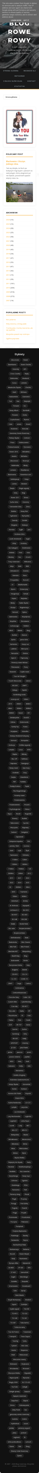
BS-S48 (14, 919)
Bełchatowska (15, 938)
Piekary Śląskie (14, 438)
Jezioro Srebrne (14, 1057)
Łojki (19, 850)
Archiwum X (14, 910)
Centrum (27, 438)
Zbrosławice (25, 621)
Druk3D (26, 718)
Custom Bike (12, 1002)
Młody (13, 603)
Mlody (26, 465)
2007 (8, 300)
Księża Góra (19, 1098)
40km (10, 708)
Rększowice (15, 823)
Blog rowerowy (19, 32)
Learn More (16, 20)
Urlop (14, 543)
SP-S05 (20, 1268)
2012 (8, 279)
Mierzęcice (24, 649)
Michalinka (25, 452)
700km (14, 896)
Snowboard (26, 1286)
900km (24, 896)
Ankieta (11, 552)
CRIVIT (10, 983)
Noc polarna (11, 319)
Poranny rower (19, 795)
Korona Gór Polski (14, 1093)
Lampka (11, 750)
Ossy (25, 773)
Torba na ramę (19, 1327)
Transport (12, 1336)
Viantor (13, 1350)
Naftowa (25, 759)
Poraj (26, 667)
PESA (26, 1185)
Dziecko (26, 571)
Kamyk (26, 594)
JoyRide (27, 1057)
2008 (8, 296)
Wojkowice (25, 1364)
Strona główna (10, 71)
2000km (11, 873)
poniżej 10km (14, 846)
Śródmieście (26, 548)
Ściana (12, 1446)
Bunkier (14, 635)
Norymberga (13, 1176)
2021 (8, 241)
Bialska (13, 511)
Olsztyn (12, 607)
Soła (15, 1291)
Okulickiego (16, 1185)
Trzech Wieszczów (15, 681)
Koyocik (28, 1093)
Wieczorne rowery (19, 1359)
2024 (8, 228)
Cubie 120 (26, 997)
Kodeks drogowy (19, 1075)
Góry (25, 1034)
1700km (11, 869)
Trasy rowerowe (14, 562)
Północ (27, 809)
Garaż (28, 1025)
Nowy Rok (24, 511)
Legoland (13, 1121)
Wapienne (24, 1350)
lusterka (15, 1419)
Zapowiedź (19, 837)
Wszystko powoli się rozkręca (17, 334)
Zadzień (14, 832)
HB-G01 (15, 1038)
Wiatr (13, 1355)
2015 (8, 266)
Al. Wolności (14, 905)
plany (14, 1433)
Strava (26, 497)
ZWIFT (24, 685)
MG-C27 (14, 1130)
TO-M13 (14, 1313)
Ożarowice (26, 397)
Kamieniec (13, 644)
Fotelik (28, 1020)
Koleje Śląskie (13, 1084)
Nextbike (12, 1171)
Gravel (28, 424)
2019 (8, 249)
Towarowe (27, 1332)
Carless (28, 983)
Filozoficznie (13, 1015)
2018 (8, 254)
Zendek (24, 520)
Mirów (25, 1144)
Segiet (13, 1277)
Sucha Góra (14, 502)
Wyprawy (25, 827)
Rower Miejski (24, 1254)
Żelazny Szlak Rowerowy (19, 1451)
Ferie (20, 552)
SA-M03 (11, 1268)
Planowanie (15, 667)
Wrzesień (26, 1368)
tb (24, 1437)
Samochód (24, 1272)
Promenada (13, 1217)
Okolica (25, 653)
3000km (18, 887)
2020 (8, 245)
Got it (26, 20)
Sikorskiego (24, 1277)
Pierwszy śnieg (15, 1194)
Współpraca (25, 470)
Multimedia (15, 465)
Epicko (13, 639)
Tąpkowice (13, 516)
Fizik (29, 1015)
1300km (14, 864)
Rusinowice (23, 1258)
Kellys (21, 1066)
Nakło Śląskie (23, 603)
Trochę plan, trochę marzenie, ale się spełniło (19, 329)
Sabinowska (13, 617)
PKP (14, 782)
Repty (27, 374)
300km (18, 704)
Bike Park (13, 947)
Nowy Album (14, 410)
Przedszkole (26, 1217)
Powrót (24, 1208)
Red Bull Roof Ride (19, 1245)
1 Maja (26, 479)
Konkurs (24, 1089)
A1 (13, 585)
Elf (29, 1011)
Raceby (25, 1236)
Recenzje (26, 461)
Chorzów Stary (14, 997)
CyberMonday (26, 1002)
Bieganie (14, 525)
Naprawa (14, 763)
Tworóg (15, 1341)
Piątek (27, 786)
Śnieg (27, 1446)
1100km (15, 860)
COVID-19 (24, 979)
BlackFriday (16, 956)
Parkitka (23, 782)
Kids (29, 1066)
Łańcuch (28, 1442)
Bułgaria (15, 970)
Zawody (14, 520)
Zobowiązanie (24, 1405)
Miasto (26, 1135)
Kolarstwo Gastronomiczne (19, 1080)
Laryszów (24, 1107)
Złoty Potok (16, 1410)
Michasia (24, 392)
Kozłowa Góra (19, 534)
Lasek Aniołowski (15, 539)
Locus (21, 750)
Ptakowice (24, 1222)
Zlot (28, 841)
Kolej (15, 493)
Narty (29, 1162)
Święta (12, 488)
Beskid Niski (24, 924)
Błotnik (24, 970)
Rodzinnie (14, 429)
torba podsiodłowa (14, 1442)
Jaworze (19, 1052)
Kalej (19, 1061)
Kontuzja (12, 745)
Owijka (13, 777)
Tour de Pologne (19, 676)
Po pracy (24, 1199)
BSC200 (24, 919)
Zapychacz (14, 1401)
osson (26, 1424)
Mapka (15, 754)
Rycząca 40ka (13, 1263)
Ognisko (25, 1180)
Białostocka (13, 942)
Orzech (28, 557)
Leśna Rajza (25, 1121)
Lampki (13, 1107)
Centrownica (19, 988)
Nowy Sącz (26, 1176)
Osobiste (15, 773)
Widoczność (24, 1355)
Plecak (27, 1194)
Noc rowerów (24, 1171)
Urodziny (24, 543)
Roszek (12, 1254)
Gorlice (24, 1029)
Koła (28, 552)
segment (17, 1437)
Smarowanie (13, 1286)
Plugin (14, 1199)
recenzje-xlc (15, 699)
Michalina (24, 456)
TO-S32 (24, 1313)
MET (28, 1126)
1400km (24, 864)
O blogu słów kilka (12, 81)
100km (26, 699)
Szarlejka (24, 1304)
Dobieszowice (23, 442)
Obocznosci (14, 461)
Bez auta (12, 928)
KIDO (11, 1061)
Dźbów (13, 722)
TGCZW (26, 1309)
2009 (8, 292)
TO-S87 (13, 1323)
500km (19, 708)
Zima (28, 507)
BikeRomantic (22, 585)
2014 (8, 271)
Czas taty (14, 1006)
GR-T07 (19, 1025)
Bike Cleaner (25, 942)
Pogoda (14, 1208)
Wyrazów (26, 1378)
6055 (13, 892)
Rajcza (25, 1240)
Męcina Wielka (19, 1158)
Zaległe (24, 1387)
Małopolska (15, 1135)
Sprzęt (23, 1291)
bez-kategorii (13, 548)
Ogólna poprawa (12, 338)
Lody (20, 1126)
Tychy (25, 1341)
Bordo (26, 960)
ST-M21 (13, 1272)
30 (10, 887)
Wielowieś (13, 1364)
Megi (23, 493)
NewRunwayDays (25, 1167)
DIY (29, 713)
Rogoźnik (28, 814)
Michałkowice (13, 1139)
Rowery (14, 818)
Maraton (24, 484)
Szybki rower (24, 672)
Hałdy (24, 1038)
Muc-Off (14, 759)
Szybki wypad (14, 1309)
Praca (12, 442)
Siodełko (14, 1281)
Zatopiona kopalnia (16, 841)
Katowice (12, 1066)
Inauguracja (15, 594)
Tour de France (13, 1332)
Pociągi (13, 1203)
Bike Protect (25, 947)
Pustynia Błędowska (19, 1231)
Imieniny (25, 1043)
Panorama (15, 1190)
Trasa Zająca (25, 1336)
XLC (25, 406)
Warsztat (25, 429)
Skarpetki (25, 1281)
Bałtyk (13, 924)
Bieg (28, 630)
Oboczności (15, 360)
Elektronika (14, 378)
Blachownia (12, 474)
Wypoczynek (14, 1378)
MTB (28, 750)
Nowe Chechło (26, 365)
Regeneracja (24, 607)
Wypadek (27, 1373)
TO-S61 (24, 1318)
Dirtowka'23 (14, 571)
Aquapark (26, 905)
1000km (26, 626)
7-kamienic (23, 892)
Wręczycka (14, 827)
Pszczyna (14, 1222)
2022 (8, 237)
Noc (19, 557)
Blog (25, 956)
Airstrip (25, 901)
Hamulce (16, 575)
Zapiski (24, 690)
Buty (28, 965)
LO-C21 (28, 1103)
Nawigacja (24, 763)
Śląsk (27, 850)
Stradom (28, 1300)
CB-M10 (14, 974)
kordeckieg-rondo (19, 695)
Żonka (25, 415)
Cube (10, 424)
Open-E (13, 658)
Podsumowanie (13, 447)
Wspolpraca (26, 617)
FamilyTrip (15, 727)
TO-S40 (14, 1318)
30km (28, 887)
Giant (14, 392)
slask (11, 850)
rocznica (26, 846)
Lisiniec (14, 484)
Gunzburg (15, 1034)
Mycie (24, 1153)
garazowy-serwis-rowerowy (19, 1414)
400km (28, 704)
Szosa (14, 383)
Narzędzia (14, 653)
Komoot (13, 740)
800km (11, 713)
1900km (21, 869)
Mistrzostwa (23, 1148)
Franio (25, 727)
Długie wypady (24, 488)
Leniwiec (13, 470)
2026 (8, 220)
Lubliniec (14, 649)
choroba (12, 530)
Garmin (14, 1029)
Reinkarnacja (14, 1249)
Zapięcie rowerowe (19, 1396)
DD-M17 (25, 1006)
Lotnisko (24, 383)
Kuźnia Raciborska (14, 1103)
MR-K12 (24, 1130)
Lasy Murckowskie (14, 1116)
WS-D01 (15, 685)
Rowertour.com (25, 474)
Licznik (12, 1126)
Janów (10, 1052)
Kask (27, 1061)
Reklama (26, 1249)
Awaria (14, 456)
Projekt (23, 1213)
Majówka (24, 598)
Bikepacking (26, 951)
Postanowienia (19, 800)
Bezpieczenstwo (24, 928)
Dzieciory (26, 502)
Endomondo (24, 722)
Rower (26, 360)
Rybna (24, 612)
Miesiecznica (26, 1139)
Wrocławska (14, 1368)
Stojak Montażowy (14, 1300)
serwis (19, 424)
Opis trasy (26, 768)
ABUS (11, 630)
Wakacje (25, 525)
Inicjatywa (14, 731)
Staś (17, 401)
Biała (26, 938)
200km (20, 873)
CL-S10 (13, 979)
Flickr (19, 1020)
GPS (25, 369)
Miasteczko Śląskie (14, 387)
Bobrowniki (15, 960)
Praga (15, 1213)
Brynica (26, 419)
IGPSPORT (14, 1043)
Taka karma (24, 1323)
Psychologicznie (15, 809)
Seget (28, 539)
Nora (25, 575)
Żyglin (21, 530)
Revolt (18, 814)
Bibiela (20, 630)
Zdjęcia (25, 1401)
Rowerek (13, 672)
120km (24, 860)
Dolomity (16, 369)
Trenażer (16, 406)
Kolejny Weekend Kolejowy (19, 736)
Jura (29, 530)
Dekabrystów (14, 718)
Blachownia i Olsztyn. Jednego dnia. (15, 162)
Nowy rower (14, 768)
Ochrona (14, 1180)
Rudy (13, 1258)
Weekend (25, 378)
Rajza (10, 814)
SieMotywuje (15, 479)
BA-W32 (26, 910)
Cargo (19, 983)
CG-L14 (24, 974)
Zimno (12, 1405)
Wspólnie (13, 621)
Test (10, 401)
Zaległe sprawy (14, 1391)
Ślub (19, 1446)
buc (26, 1410)
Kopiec (14, 598)
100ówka (25, 855)
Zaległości (24, 832)
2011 (8, 283)
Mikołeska (15, 1144)
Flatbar (11, 1020)
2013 (8, 275)
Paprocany (24, 658)
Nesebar (11, 1167)
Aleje (12, 566)
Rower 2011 (15, 497)
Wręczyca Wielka (14, 1373)
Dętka (22, 1011)
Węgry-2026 (13, 1382)
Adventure (14, 901)
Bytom (13, 589)
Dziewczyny (24, 589)
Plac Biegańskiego (19, 791)
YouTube (15, 1387)
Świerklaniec (12, 365)
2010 (8, 288)
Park (25, 1190)
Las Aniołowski (19, 1112)
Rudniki (24, 818)
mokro (24, 1419)
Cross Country (15, 374)
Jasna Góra (24, 639)
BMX (27, 566)
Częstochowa (14, 419)
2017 (8, 258)
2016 (8, 262)
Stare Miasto (19, 1295)
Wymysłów (25, 516)
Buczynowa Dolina (15, 965)
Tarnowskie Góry (15, 507)
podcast (23, 1433)
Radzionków (13, 397)
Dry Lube (12, 1011)
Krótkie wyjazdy (24, 745)
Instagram (19, 76)
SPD (29, 1268)
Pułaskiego (15, 1236)
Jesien (29, 1052)
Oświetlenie (24, 777)
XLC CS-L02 (26, 1382)
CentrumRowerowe (19, 993)
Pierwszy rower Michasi (19, 662)
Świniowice (14, 855)
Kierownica (19, 1071)
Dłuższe (24, 635)
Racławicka (15, 1240)
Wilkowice (27, 562)
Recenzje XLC (30, 71)
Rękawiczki (26, 1263)
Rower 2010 (14, 452)
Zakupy (14, 690)
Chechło (28, 387)
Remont (15, 612)
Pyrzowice (27, 447)
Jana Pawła (24, 1048)
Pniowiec (15, 415)
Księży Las (25, 644)
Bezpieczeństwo (19, 933)
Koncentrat (26, 1084)
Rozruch (26, 580)
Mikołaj (24, 754)
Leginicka (28, 1116)
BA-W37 (14, 915)
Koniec (14, 1089)
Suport (14, 1304)
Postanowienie (15, 805)
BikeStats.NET (13, 951)
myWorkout (15, 1424)
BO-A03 (24, 915)
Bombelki (26, 410)
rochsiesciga (14, 626)
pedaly (11, 1428)
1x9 (29, 869)
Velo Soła (24, 1346)
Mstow (15, 1153)
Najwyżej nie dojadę (15, 1162)
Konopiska (24, 740)
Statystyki (19, 86)
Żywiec (19, 1456)
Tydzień (14, 1346)
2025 (8, 224)
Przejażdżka (14, 580)
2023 (8, 232)
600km (28, 708)
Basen (21, 713)
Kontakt (31, 81)
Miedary (11, 557)
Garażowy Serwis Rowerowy (19, 433)
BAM (19, 566)
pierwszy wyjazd (24, 1428)
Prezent (26, 805)
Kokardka (25, 731)
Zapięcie (27, 1391)
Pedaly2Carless (15, 786)
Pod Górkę (24, 1203)
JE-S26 (13, 1048)
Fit (22, 1015)
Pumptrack (19, 1226)
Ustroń (28, 681)
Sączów (25, 823)
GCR (10, 1025)
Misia (13, 1148)
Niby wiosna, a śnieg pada (16, 324)
